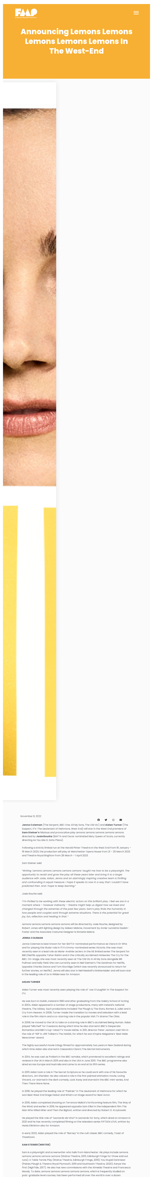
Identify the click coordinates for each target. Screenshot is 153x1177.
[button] (98, 819)
